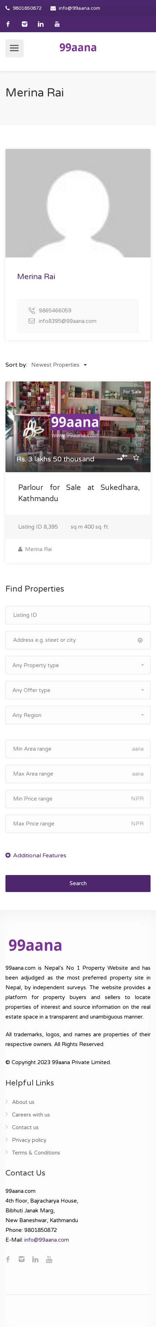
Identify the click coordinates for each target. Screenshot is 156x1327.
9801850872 (27, 8)
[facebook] (8, 24)
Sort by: (16, 364)
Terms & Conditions (36, 1152)
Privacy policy (29, 1140)
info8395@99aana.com (68, 321)
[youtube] (57, 24)
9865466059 (55, 310)
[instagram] (24, 24)
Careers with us (31, 1114)
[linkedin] (41, 24)
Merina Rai (38, 549)
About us (23, 1102)
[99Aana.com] (78, 47)
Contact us (25, 1127)
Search (78, 883)
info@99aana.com (79, 8)
